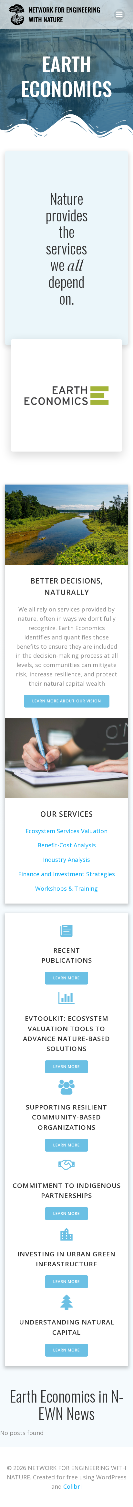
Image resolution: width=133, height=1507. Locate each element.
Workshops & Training (66, 888)
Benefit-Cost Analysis (66, 845)
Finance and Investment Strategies (66, 874)
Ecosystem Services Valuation (66, 831)
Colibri (72, 1486)
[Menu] (119, 14)
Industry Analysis (66, 859)
